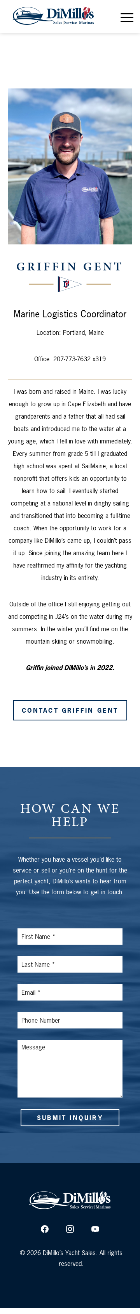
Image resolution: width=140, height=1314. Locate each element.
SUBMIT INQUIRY (70, 1117)
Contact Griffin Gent (70, 710)
